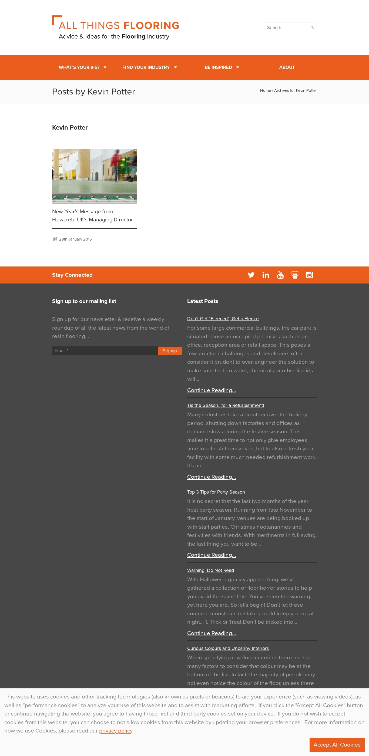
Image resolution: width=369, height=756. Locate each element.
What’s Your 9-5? (79, 67)
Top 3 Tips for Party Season (216, 492)
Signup (170, 351)
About (287, 67)
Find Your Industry (146, 67)
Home (265, 90)
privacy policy (115, 730)
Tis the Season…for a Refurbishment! (225, 405)
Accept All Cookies (337, 744)
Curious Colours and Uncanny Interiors (228, 648)
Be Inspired (218, 67)
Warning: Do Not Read (210, 570)
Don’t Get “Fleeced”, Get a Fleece (223, 319)
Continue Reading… (211, 390)
